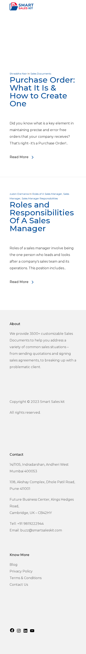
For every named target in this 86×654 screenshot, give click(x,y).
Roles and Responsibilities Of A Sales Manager (42, 216)
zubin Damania (19, 193)
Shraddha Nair (18, 73)
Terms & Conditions (26, 578)
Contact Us (19, 585)
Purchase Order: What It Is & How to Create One (42, 91)
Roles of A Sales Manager (47, 193)
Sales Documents (40, 73)
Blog (14, 565)
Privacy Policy (21, 571)
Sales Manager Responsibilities (40, 198)
